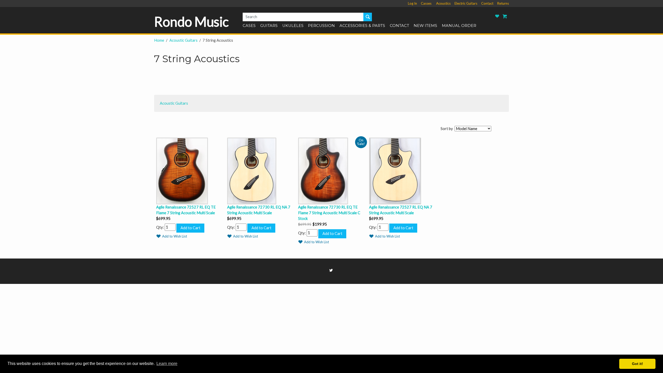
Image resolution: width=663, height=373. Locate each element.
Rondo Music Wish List (497, 16)
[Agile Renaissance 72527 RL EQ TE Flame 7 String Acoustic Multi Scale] (189, 170)
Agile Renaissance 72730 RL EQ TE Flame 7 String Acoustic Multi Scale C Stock (329, 213)
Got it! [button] (637, 364)
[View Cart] (505, 16)
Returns (503, 3)
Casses (426, 3)
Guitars (269, 26)
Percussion (321, 26)
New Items (425, 26)
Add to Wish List (174, 236)
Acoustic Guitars (183, 40)
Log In (412, 3)
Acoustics (443, 3)
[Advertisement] (248, 81)
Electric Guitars (466, 3)
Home (159, 40)
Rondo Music (191, 21)
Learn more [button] (166, 363)
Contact (487, 3)
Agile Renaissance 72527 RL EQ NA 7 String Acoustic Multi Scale (400, 210)
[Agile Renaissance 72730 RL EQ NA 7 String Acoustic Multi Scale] (260, 170)
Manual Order (459, 26)
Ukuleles (293, 26)
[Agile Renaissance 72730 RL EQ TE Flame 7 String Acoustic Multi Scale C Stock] (331, 170)
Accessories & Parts (362, 26)
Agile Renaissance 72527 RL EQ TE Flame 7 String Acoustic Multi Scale (186, 210)
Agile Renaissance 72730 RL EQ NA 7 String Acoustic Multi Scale (258, 210)
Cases (249, 26)
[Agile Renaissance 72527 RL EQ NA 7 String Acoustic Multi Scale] (402, 170)
